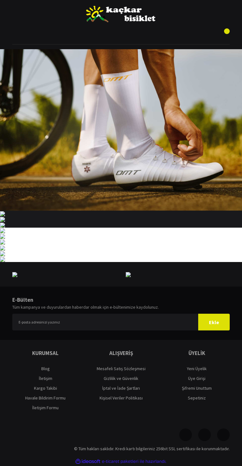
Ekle (214, 322)
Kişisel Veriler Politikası (121, 398)
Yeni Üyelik (197, 368)
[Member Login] (121, 34)
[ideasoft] (88, 461)
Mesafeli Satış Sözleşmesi (121, 368)
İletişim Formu (45, 408)
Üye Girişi (196, 378)
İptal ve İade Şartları (121, 388)
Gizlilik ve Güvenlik (121, 378)
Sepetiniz (197, 398)
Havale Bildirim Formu (45, 398)
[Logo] (121, 14)
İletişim (45, 378)
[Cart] (223, 34)
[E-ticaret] (120, 461)
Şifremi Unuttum (197, 388)
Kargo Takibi (45, 388)
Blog (45, 368)
